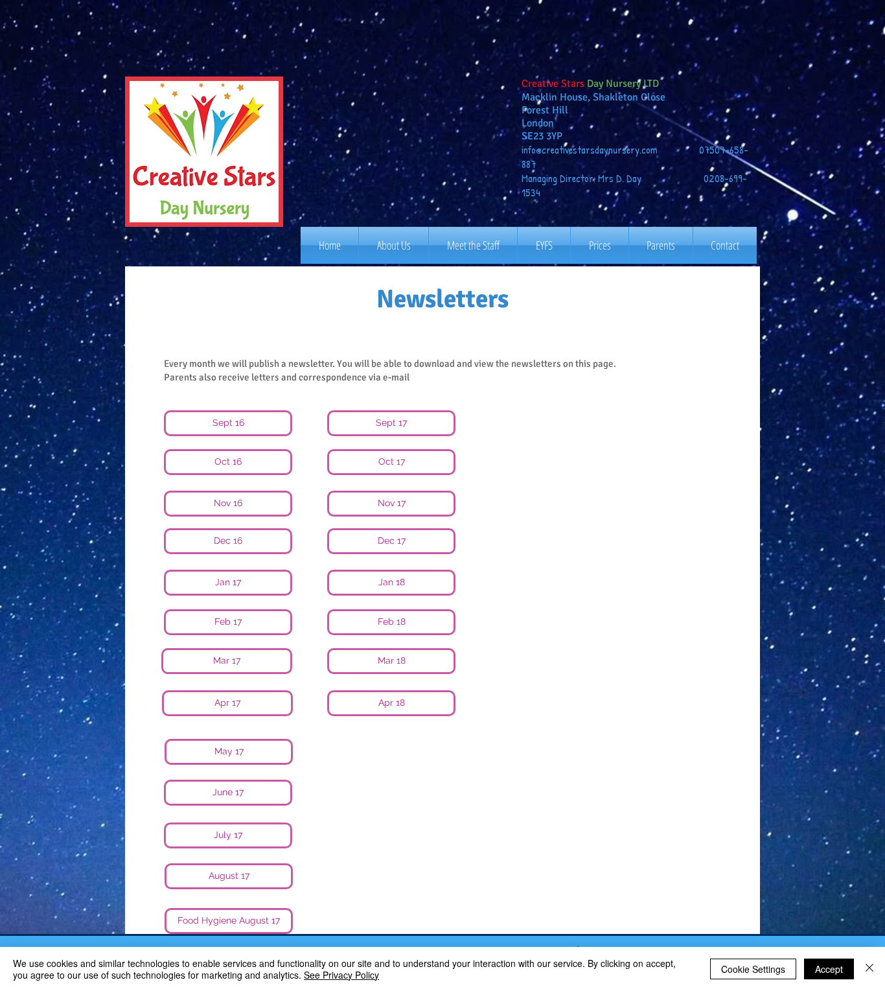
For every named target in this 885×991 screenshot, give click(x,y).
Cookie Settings (753, 968)
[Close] (869, 969)
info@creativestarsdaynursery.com (590, 150)
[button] (228, 423)
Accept (829, 968)
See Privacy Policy (341, 974)
